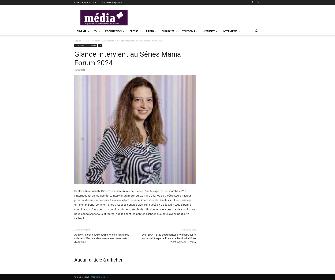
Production (113, 31)
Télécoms (188, 31)
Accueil (77, 40)
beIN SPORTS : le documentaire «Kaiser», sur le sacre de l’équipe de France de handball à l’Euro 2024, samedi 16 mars (169, 238)
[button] (256, 31)
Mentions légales (99, 276)
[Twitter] (258, 2)
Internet (209, 31)
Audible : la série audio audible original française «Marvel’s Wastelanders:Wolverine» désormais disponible (101, 238)
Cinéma (82, 31)
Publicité (168, 31)
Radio (150, 31)
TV (95, 31)
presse (133, 31)
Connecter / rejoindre (112, 2)
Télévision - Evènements (102, 40)
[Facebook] (252, 2)
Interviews (229, 31)
